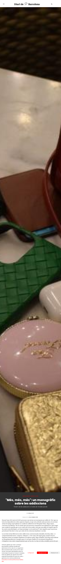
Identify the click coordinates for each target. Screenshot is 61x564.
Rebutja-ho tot (54, 552)
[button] (3, 4)
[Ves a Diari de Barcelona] (26, 4)
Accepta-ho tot (42, 552)
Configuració (31, 552)
